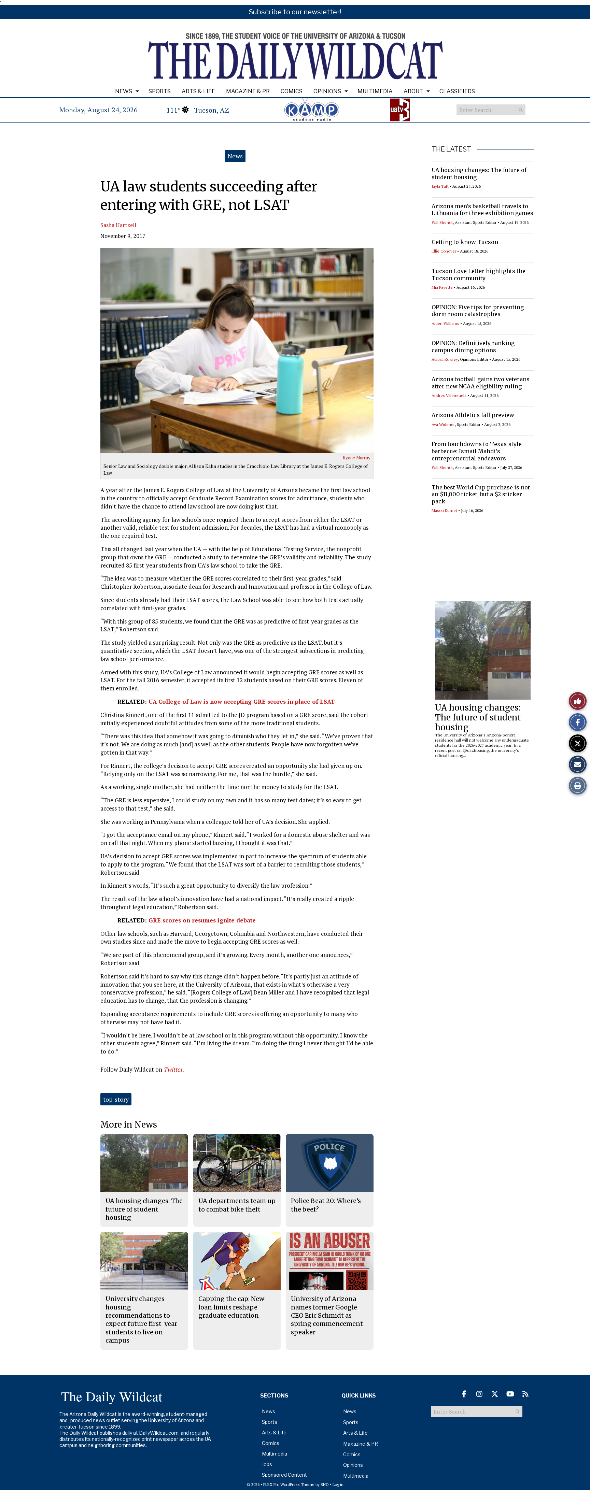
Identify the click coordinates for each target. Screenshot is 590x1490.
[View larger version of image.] (237, 350)
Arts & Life (198, 91)
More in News (128, 1124)
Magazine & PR (248, 91)
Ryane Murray (356, 458)
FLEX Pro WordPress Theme (288, 1484)
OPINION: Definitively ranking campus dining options (473, 347)
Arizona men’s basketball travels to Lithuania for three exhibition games (482, 210)
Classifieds (457, 91)
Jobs (267, 1464)
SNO (325, 1484)
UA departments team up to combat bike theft (237, 1205)
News (123, 91)
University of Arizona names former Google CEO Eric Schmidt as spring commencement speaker (327, 1315)
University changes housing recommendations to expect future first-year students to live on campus (141, 1319)
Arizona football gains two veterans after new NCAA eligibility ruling (481, 383)
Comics (292, 91)
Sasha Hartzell (118, 225)
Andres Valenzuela (449, 395)
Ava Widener (443, 424)
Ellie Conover (444, 251)
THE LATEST (451, 149)
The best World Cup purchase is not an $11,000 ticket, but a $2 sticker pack (481, 494)
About (413, 91)
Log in (338, 1484)
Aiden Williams (445, 323)
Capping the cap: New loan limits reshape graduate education (231, 1307)
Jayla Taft (440, 186)
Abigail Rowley (445, 359)
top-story (116, 1099)
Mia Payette (442, 287)
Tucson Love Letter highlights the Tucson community (478, 275)
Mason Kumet (444, 510)
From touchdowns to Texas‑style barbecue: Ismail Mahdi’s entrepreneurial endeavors (477, 451)
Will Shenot (442, 222)
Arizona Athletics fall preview (473, 415)
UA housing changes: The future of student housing (478, 717)
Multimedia (375, 91)
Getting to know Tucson (465, 242)
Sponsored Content (284, 1475)
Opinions (327, 91)
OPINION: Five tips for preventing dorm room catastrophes (478, 311)
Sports (160, 91)
